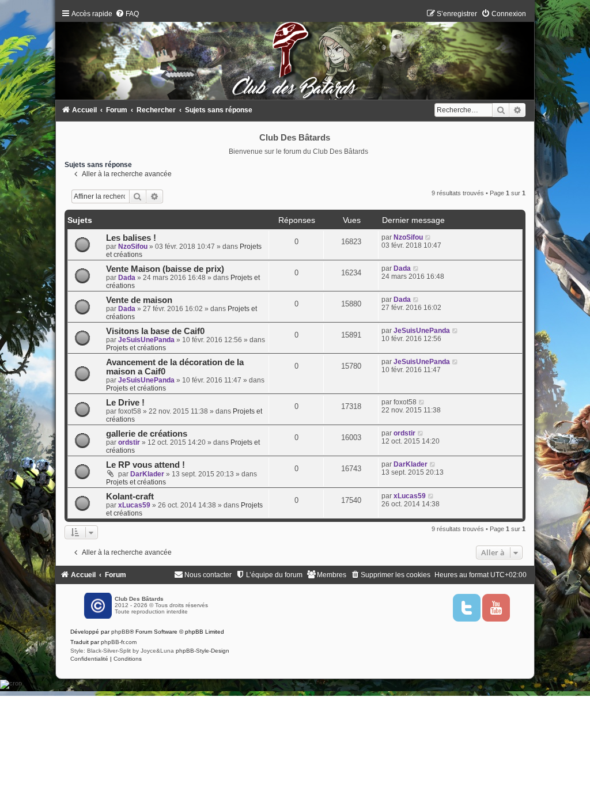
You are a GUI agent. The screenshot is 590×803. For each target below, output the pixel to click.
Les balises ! (131, 238)
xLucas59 (134, 505)
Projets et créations (136, 348)
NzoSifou (133, 247)
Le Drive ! (125, 402)
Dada (126, 278)
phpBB (120, 631)
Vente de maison (139, 300)
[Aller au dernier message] (428, 237)
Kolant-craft (130, 496)
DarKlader (147, 474)
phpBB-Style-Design (202, 650)
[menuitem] (127, 14)
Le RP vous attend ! (145, 464)
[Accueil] (295, 57)
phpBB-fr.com (119, 642)
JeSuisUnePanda (146, 340)
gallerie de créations (146, 433)
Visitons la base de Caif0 (155, 331)
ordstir (129, 442)
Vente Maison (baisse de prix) (165, 269)
